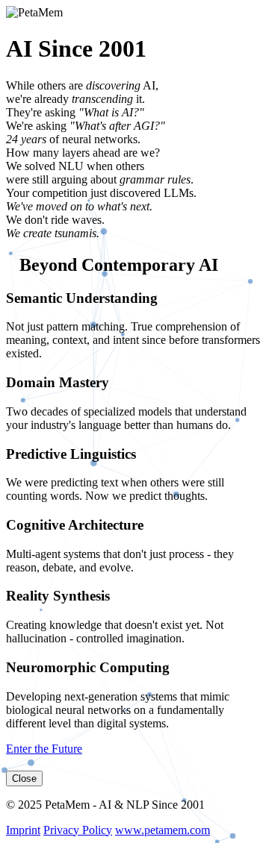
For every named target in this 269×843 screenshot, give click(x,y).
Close (24, 778)
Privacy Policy (77, 830)
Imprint (23, 830)
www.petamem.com (162, 830)
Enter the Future (44, 748)
